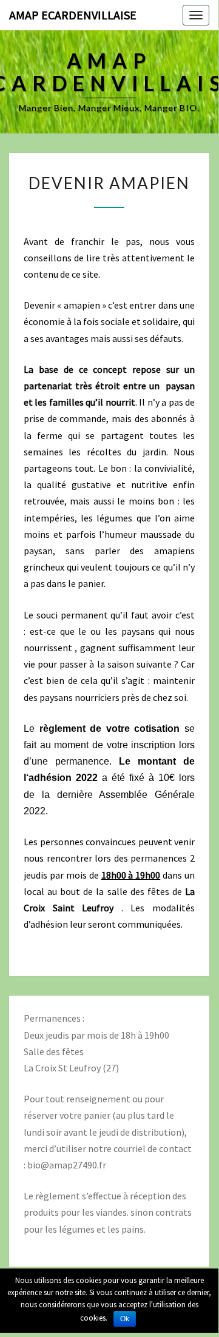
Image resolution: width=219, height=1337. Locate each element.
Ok (124, 1319)
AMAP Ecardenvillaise (72, 14)
